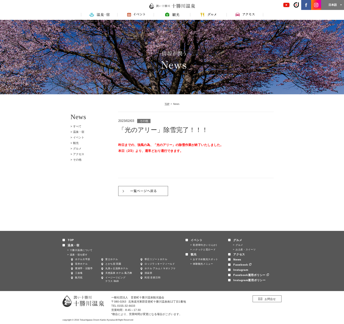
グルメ (77, 148)
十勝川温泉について (81, 250)
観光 (76, 143)
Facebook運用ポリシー (249, 275)
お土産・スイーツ (246, 249)
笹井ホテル (81, 263)
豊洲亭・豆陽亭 (84, 268)
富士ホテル (111, 259)
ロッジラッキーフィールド (160, 263)
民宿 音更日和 (152, 277)
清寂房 (148, 273)
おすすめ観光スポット (205, 259)
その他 (77, 159)
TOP (167, 104)
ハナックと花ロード (204, 249)
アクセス (78, 154)
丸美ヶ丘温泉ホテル (116, 268)
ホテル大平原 (82, 259)
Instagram (240, 269)
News (237, 259)
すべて (77, 126)
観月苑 (79, 277)
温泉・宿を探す (79, 254)
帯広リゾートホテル (156, 259)
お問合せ (270, 299)
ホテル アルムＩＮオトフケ (160, 268)
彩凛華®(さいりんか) (205, 245)
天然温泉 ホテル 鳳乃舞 (118, 273)
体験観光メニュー (203, 263)
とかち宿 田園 (113, 263)
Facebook (240, 264)
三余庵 (79, 273)
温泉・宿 (78, 131)
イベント (78, 137)
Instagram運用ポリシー (249, 280)
